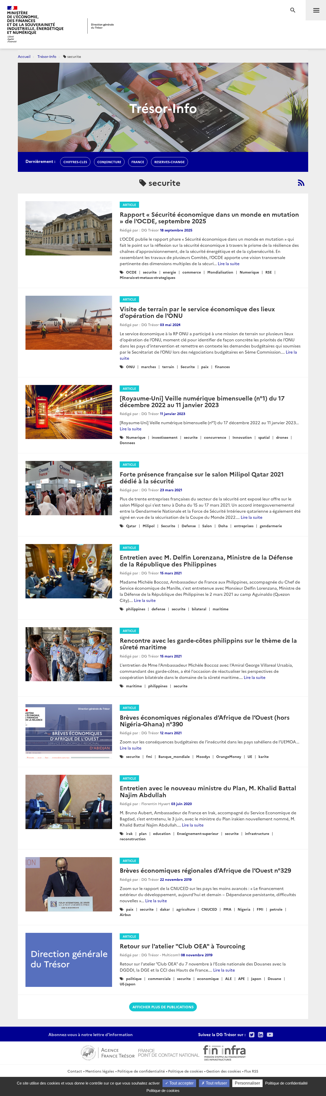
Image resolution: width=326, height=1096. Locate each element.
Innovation (242, 437)
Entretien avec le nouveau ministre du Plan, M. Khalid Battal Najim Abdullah (208, 790)
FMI (260, 909)
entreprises (243, 525)
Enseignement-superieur (198, 833)
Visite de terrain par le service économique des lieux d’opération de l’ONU (197, 311)
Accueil (24, 56)
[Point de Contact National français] (169, 1052)
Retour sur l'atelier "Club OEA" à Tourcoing (182, 946)
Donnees (127, 442)
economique (208, 978)
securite (150, 272)
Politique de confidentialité (141, 1071)
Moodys (203, 756)
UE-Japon (127, 983)
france (137, 162)
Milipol (149, 525)
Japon (256, 978)
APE (241, 978)
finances (222, 366)
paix (205, 366)
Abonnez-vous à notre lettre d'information (90, 1034)
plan (143, 833)
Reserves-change (169, 162)
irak (129, 833)
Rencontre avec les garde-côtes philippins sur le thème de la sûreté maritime (208, 643)
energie (169, 272)
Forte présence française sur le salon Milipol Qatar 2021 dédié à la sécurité (202, 477)
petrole (276, 909)
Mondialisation (220, 272)
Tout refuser (216, 1083)
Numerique (249, 272)
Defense (189, 525)
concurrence (215, 437)
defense (158, 608)
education (162, 833)
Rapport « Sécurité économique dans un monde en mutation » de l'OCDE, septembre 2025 (209, 217)
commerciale (159, 978)
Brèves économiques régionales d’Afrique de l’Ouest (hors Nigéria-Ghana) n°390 (205, 720)
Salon (207, 525)
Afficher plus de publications (163, 1006)
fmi (149, 756)
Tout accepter (181, 1083)
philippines (135, 608)
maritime (220, 608)
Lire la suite (228, 263)
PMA (227, 909)
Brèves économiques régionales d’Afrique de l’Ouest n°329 (205, 870)
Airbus (125, 914)
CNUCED (209, 909)
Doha (223, 525)
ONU (130, 366)
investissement (165, 437)
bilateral (199, 608)
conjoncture (109, 162)
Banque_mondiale (174, 756)
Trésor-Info (46, 56)
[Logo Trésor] (100, 26)
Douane (274, 978)
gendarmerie (271, 525)
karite (264, 756)
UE (250, 756)
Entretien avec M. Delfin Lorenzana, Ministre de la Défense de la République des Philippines (206, 560)
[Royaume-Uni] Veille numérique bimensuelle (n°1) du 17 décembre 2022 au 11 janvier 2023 (202, 401)
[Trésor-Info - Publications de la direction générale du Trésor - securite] (301, 182)
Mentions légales (99, 1071)
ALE (228, 978)
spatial (264, 437)
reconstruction (133, 838)
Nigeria (244, 909)
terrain (168, 366)
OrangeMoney (228, 756)
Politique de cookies (185, 1071)
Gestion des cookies (223, 1071)
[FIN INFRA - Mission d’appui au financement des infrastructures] (224, 1052)
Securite (188, 366)
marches (148, 366)
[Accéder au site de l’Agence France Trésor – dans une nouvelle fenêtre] (107, 1052)
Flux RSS (251, 1071)
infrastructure (257, 833)
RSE (268, 272)
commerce (191, 272)
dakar (165, 909)
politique (134, 978)
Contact (74, 1071)
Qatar (131, 525)
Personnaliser (247, 1083)
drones (282, 437)
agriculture (185, 909)
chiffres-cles (75, 162)
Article (129, 204)
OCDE (131, 272)
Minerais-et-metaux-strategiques (147, 277)
